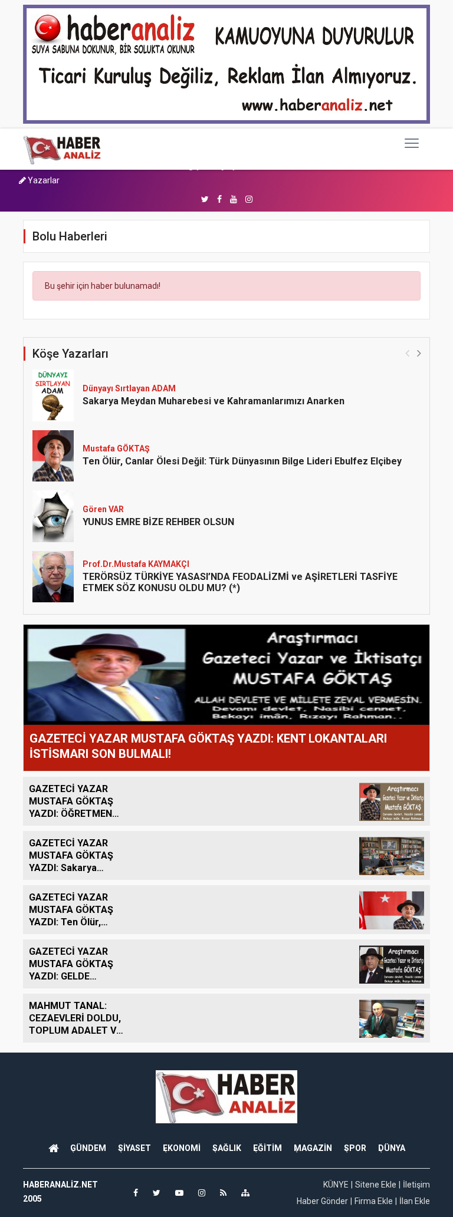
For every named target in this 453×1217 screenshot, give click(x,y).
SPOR (355, 1148)
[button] (419, 352)
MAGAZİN (313, 1148)
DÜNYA (391, 1148)
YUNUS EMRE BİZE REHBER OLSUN (158, 521)
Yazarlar (43, 180)
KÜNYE (336, 1184)
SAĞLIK (226, 1148)
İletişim (416, 1184)
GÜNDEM (88, 1148)
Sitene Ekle (375, 1184)
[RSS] (223, 1193)
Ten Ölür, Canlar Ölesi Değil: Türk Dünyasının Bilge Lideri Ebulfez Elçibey (242, 461)
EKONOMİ (182, 1148)
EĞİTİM (267, 1148)
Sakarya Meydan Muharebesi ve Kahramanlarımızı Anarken (213, 401)
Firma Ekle (373, 1201)
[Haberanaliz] (62, 149)
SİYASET (134, 1148)
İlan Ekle (414, 1201)
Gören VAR (103, 509)
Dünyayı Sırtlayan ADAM (129, 388)
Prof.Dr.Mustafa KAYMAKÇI (136, 564)
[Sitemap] (245, 1193)
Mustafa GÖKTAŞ (116, 448)
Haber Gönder (322, 1201)
